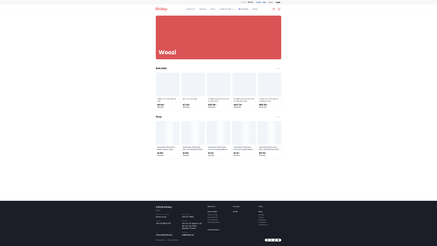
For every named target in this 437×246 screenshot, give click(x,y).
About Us (190, 9)
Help (264, 2)
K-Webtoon (262, 225)
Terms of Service (172, 240)
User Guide (212, 211)
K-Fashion (262, 222)
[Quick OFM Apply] (274, 9)
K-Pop (260, 217)
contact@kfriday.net (164, 235)
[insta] (267, 240)
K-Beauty (262, 220)
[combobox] (270, 2)
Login (278, 2)
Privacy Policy (160, 240)
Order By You (212, 217)
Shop (255, 9)
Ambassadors (213, 230)
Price (213, 9)
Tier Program (212, 220)
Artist (235, 211)
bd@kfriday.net (188, 235)
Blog (260, 211)
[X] (271, 240)
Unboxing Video (213, 222)
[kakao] (278, 240)
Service (202, 9)
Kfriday (261, 215)
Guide (258, 2)
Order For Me (212, 215)
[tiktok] (275, 240)
